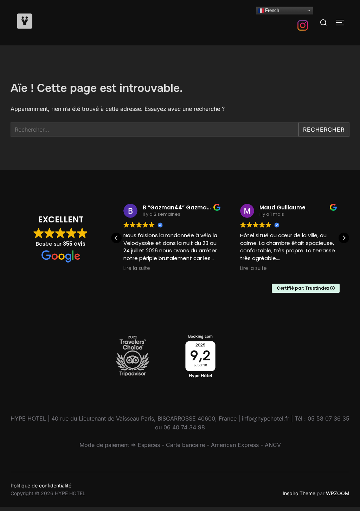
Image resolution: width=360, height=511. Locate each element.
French (271, 10)
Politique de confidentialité (41, 485)
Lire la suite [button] (136, 268)
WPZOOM (337, 493)
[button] (344, 238)
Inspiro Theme (299, 493)
